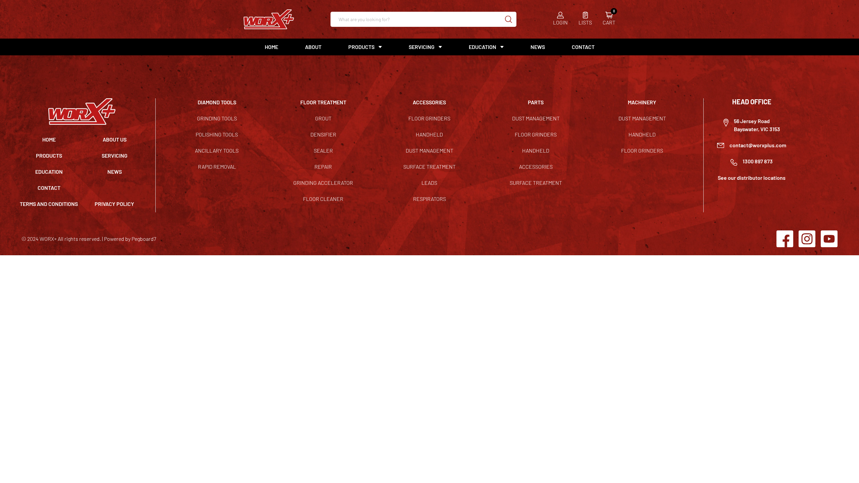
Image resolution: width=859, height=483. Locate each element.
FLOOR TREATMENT (323, 102)
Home (271, 47)
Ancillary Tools (217, 150)
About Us (115, 139)
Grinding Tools (217, 118)
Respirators (429, 199)
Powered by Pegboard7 (130, 238)
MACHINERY (642, 102)
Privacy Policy (114, 204)
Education (482, 47)
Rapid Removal (217, 166)
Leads (429, 182)
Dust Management (429, 150)
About (313, 47)
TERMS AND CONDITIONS (49, 204)
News (537, 47)
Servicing (115, 155)
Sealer (323, 150)
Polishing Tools (217, 134)
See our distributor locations (752, 177)
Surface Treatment (429, 166)
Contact (583, 47)
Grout (323, 118)
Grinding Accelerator (323, 182)
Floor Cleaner (323, 199)
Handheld (429, 134)
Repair (323, 166)
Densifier (323, 134)
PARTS (536, 102)
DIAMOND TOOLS (217, 102)
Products (49, 155)
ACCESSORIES (429, 102)
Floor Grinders (429, 118)
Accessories (536, 166)
